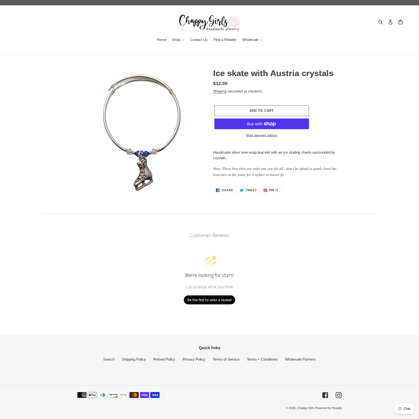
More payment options (261, 135)
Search (108, 359)
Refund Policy (164, 359)
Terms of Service (226, 359)
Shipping (219, 91)
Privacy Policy (194, 359)
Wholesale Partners (300, 359)
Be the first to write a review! (209, 300)
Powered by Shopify (328, 408)
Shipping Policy (134, 359)
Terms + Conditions (262, 359)
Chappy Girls (305, 408)
